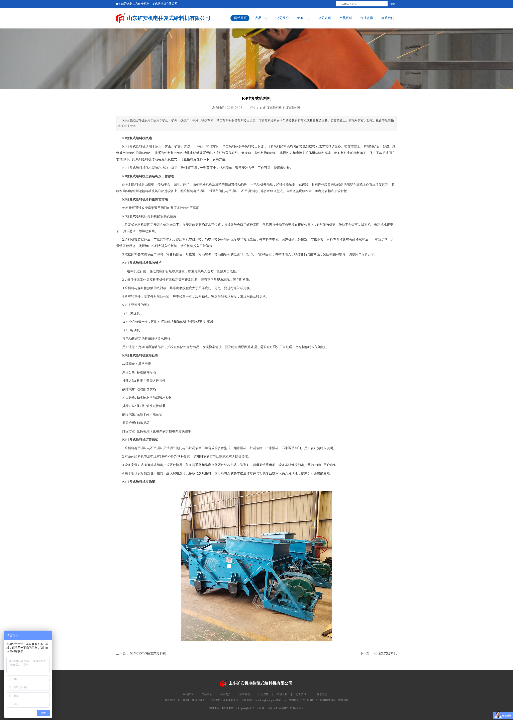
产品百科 (345, 18)
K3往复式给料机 (385, 653)
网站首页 (240, 18)
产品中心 (261, 18)
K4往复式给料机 (271, 107)
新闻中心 (303, 18)
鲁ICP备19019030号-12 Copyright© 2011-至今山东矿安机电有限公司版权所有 (256, 708)
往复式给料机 (292, 107)
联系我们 (387, 18)
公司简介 (282, 18)
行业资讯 (366, 18)
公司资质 (324, 18)
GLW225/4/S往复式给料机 (148, 653)
